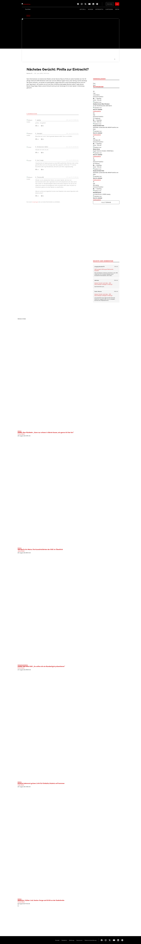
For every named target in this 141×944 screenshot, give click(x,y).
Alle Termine (106, 202)
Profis (28, 15)
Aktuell (83, 9)
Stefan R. (30, 73)
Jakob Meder (21, 551)
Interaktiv (99, 9)
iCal (94, 111)
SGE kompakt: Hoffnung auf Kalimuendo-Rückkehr (104, 270)
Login (117, 4)
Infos (117, 9)
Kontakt (57, 940)
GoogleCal (98, 111)
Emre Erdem (21, 668)
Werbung (71, 940)
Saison (90, 9)
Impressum (79, 940)
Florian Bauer (21, 434)
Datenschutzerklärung (90, 940)
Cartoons (109, 9)
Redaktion (64, 940)
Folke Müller (21, 785)
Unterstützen (110, 4)
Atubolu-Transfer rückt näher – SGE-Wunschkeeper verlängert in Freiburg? (103, 283)
